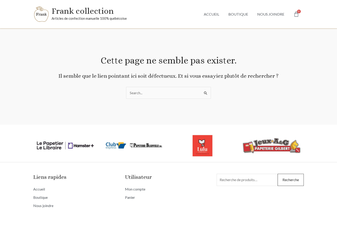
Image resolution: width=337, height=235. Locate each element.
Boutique (238, 14)
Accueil (211, 14)
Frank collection (83, 11)
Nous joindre (270, 14)
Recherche (290, 179)
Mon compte (135, 189)
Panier (130, 197)
